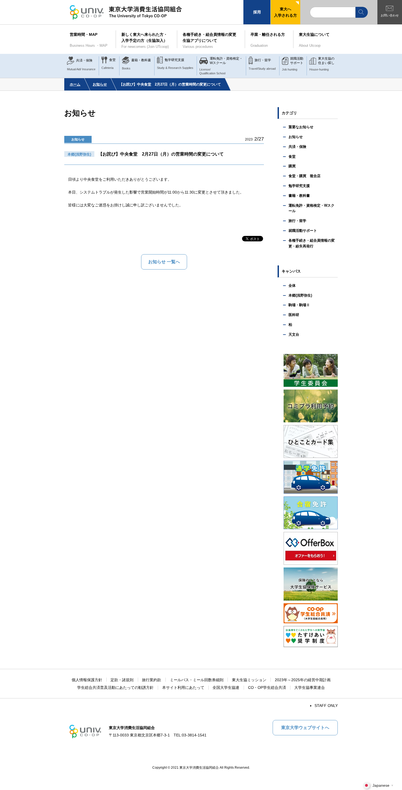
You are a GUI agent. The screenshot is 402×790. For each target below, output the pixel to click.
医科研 (294, 315)
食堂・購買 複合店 (305, 176)
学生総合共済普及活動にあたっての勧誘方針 (115, 687)
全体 (292, 285)
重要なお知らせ (301, 127)
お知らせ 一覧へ (164, 261)
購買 (292, 166)
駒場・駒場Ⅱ (299, 305)
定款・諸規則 (121, 680)
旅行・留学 (297, 221)
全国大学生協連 (225, 687)
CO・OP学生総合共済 (267, 687)
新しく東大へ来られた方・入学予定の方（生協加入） (145, 40)
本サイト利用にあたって (183, 687)
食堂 (292, 156)
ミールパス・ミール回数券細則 (196, 680)
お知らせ (100, 84)
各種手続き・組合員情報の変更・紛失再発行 (312, 243)
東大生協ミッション (249, 680)
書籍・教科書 (299, 196)
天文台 (294, 334)
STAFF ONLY (326, 705)
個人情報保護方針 (87, 680)
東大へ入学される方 (285, 12)
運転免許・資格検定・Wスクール (311, 208)
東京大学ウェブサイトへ (305, 727)
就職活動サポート (303, 231)
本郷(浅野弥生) (300, 295)
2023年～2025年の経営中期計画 (303, 680)
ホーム (75, 84)
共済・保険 (297, 147)
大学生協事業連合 (309, 687)
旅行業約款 (151, 680)
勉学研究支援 (299, 186)
